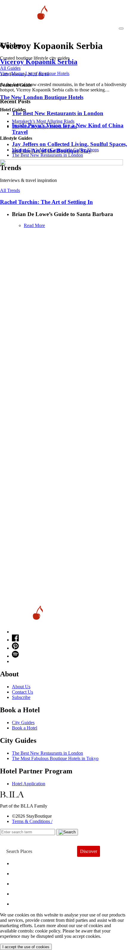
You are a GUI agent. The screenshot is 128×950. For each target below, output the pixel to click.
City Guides (23, 722)
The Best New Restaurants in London (47, 753)
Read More (34, 225)
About (23, 872)
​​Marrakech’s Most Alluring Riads (43, 121)
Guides (24, 892)
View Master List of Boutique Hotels (34, 73)
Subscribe (21, 697)
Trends (24, 882)
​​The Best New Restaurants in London (47, 155)
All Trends (10, 190)
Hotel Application (28, 783)
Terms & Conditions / (32, 821)
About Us (21, 686)
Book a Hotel (24, 727)
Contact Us (22, 691)
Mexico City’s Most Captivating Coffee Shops (55, 149)
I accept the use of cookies (25, 947)
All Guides (10, 68)
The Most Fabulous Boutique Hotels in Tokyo (55, 758)
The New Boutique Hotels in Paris (44, 126)
